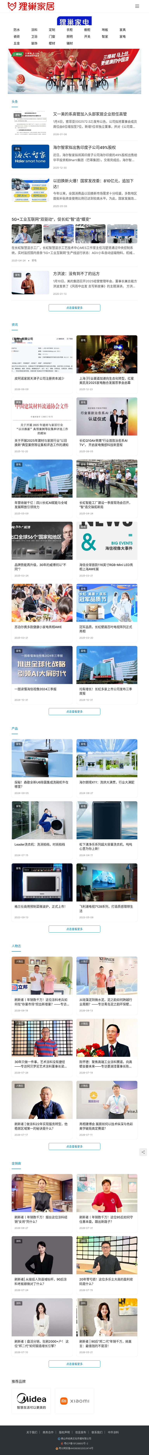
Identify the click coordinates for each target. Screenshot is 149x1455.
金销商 (16, 1163)
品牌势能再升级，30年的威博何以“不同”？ (40, 567)
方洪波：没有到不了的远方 (76, 273)
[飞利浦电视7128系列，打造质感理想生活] (106, 882)
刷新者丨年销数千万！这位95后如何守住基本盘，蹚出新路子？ (106, 1219)
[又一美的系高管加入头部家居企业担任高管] (30, 123)
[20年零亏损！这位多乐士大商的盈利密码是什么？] (106, 1255)
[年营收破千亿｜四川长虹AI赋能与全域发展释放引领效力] (42, 479)
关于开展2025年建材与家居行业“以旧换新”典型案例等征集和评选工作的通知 (41, 443)
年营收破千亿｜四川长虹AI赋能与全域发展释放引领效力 (41, 505)
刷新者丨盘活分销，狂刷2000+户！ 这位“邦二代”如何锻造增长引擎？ (42, 1343)
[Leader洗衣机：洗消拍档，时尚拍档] (42, 820)
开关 (87, 36)
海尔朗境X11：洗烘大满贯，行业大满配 (106, 782)
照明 (70, 36)
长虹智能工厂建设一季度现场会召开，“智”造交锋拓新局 (105, 505)
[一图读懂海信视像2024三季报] (42, 665)
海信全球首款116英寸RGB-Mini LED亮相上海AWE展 (106, 567)
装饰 (34, 43)
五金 (17, 43)
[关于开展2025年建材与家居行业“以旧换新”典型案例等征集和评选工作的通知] (42, 416)
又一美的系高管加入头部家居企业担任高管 (90, 114)
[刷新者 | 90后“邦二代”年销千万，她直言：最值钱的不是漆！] (106, 1317)
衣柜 (70, 30)
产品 (15, 728)
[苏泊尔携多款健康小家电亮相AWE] (42, 603)
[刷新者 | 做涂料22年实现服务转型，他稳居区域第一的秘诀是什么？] (42, 1100)
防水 (17, 30)
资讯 (15, 325)
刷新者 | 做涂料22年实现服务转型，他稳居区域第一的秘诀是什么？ (41, 1126)
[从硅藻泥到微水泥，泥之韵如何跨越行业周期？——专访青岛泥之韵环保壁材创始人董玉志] (106, 976)
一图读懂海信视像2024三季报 (35, 689)
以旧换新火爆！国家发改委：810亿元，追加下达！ (93, 184)
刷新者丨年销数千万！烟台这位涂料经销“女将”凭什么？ (41, 1219)
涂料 (34, 30)
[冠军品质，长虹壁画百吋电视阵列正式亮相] (106, 603)
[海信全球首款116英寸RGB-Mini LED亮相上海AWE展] (106, 541)
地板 (105, 30)
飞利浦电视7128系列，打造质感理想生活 (106, 909)
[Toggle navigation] (137, 6)
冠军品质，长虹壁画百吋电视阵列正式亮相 (105, 629)
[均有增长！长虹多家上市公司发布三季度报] (106, 665)
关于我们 (31, 1432)
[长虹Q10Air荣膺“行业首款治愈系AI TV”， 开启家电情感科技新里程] (106, 416)
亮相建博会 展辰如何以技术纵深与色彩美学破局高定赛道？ (106, 1126)
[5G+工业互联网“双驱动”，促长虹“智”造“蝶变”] (74, 233)
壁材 (52, 43)
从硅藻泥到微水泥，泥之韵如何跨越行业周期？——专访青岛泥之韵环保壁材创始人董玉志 (105, 1002)
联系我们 (97, 1432)
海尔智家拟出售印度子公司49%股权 (84, 147)
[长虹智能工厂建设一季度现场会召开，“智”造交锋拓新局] (106, 479)
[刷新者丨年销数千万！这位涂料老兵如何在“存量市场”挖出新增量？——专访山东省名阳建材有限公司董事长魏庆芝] (42, 976)
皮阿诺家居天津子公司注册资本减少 (39, 378)
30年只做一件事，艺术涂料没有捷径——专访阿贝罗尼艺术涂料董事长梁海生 (41, 1064)
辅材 (70, 43)
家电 (123, 36)
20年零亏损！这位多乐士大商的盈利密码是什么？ (106, 1281)
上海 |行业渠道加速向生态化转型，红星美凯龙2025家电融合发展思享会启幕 (106, 380)
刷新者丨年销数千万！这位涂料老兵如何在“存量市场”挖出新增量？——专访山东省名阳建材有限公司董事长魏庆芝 (42, 1002)
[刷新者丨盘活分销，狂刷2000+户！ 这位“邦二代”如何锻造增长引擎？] (42, 1317)
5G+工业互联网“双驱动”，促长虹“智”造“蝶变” (51, 219)
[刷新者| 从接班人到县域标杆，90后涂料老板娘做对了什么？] (42, 1255)
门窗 (52, 36)
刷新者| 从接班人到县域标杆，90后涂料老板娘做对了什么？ (41, 1281)
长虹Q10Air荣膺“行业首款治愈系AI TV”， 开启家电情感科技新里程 (103, 443)
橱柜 (87, 30)
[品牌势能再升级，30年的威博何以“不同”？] (42, 541)
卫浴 (34, 36)
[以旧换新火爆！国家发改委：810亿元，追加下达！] (30, 190)
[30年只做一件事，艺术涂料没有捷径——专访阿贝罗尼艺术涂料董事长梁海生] (42, 1038)
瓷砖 (17, 36)
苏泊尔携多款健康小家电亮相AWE (38, 627)
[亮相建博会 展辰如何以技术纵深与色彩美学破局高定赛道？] (106, 1100)
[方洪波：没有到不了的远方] (30, 282)
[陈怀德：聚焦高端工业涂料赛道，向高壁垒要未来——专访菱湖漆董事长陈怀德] (106, 1038)
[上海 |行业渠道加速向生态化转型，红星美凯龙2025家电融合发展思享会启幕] (106, 354)
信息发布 (80, 1432)
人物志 (16, 946)
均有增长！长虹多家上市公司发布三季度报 (105, 691)
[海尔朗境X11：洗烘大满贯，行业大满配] (106, 758)
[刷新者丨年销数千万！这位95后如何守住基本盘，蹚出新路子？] (106, 1193)
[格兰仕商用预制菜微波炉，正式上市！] (42, 882)
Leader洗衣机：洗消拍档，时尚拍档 (40, 844)
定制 (52, 30)
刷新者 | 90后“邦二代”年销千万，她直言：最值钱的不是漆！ (105, 1343)
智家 (105, 36)
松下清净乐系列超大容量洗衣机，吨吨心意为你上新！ (105, 846)
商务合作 (48, 1432)
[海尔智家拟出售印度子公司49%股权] (30, 156)
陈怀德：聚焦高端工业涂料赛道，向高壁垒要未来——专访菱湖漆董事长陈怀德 (105, 1064)
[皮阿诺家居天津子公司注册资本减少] (42, 354)
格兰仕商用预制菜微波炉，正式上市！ (41, 906)
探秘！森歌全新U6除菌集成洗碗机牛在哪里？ (41, 784)
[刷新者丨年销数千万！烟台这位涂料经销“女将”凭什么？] (42, 1193)
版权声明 (64, 1432)
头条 (15, 101)
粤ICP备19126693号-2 (76, 1443)
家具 (123, 30)
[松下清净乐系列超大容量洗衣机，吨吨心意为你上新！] (106, 820)
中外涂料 (113, 1432)
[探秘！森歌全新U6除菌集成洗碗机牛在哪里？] (42, 758)
